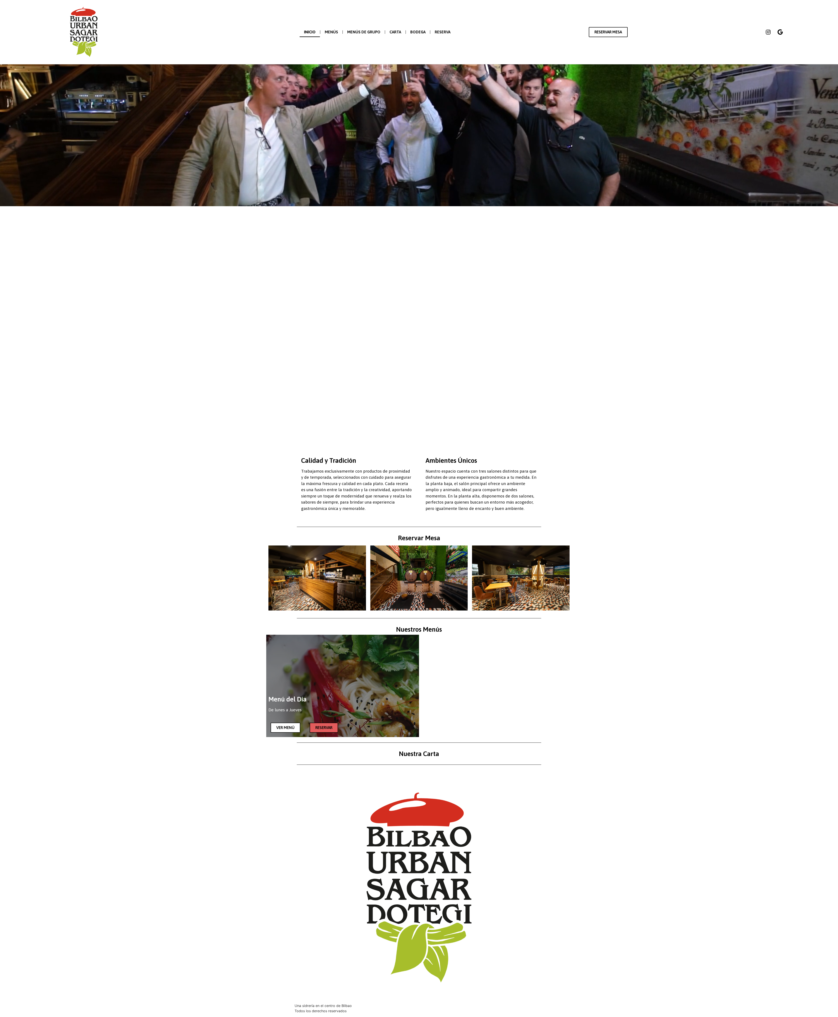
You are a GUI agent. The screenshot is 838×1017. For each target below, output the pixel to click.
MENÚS (331, 32)
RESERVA (442, 32)
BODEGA (418, 32)
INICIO (310, 32)
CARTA (395, 32)
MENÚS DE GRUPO (363, 32)
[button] (608, 32)
